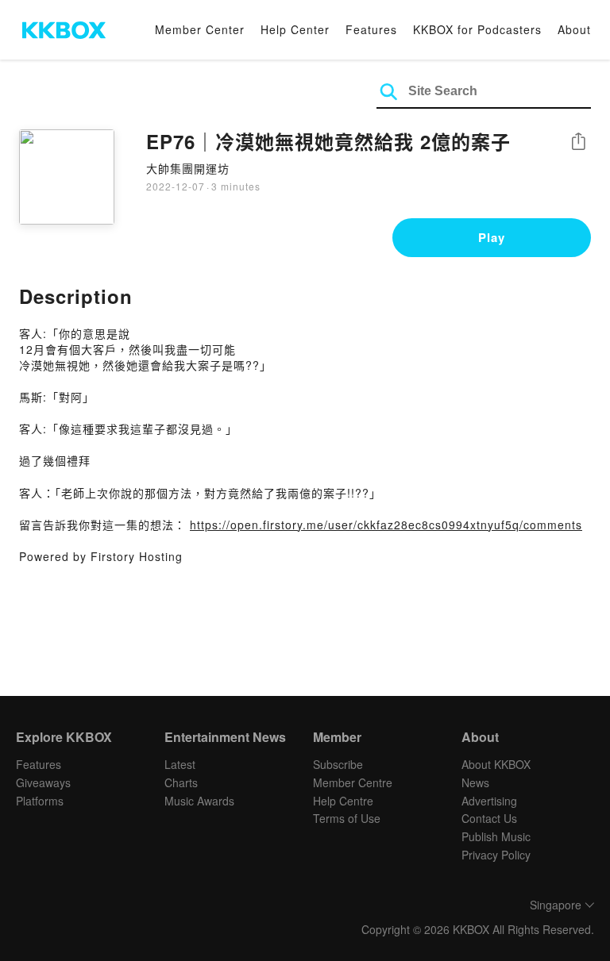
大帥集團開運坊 (188, 168)
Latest (179, 764)
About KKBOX (496, 764)
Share (578, 142)
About (574, 29)
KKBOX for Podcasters (477, 29)
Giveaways (43, 782)
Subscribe (338, 764)
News (475, 782)
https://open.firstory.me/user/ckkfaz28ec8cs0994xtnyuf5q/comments (386, 524)
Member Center (200, 29)
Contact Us (489, 818)
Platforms (40, 801)
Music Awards (199, 801)
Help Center (295, 29)
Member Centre (352, 782)
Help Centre (343, 801)
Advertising (489, 801)
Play (491, 237)
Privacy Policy (496, 855)
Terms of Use (346, 818)
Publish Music (496, 836)
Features (371, 29)
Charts (181, 782)
